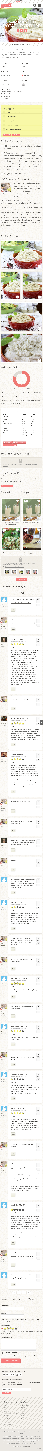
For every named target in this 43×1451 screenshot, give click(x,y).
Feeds (22, 1419)
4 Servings (16, 134)
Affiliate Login (7, 1424)
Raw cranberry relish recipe (33, 552)
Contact (6, 1421)
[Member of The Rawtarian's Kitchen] (2, 190)
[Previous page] (19, 1292)
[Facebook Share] (25, 30)
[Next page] (24, 1292)
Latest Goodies (25, 1405)
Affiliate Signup (8, 1423)
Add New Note (7, 486)
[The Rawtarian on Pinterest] (4, 1374)
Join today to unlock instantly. (14, 567)
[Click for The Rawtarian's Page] (6, 187)
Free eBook (7, 1419)
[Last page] (28, 1292)
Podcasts (23, 1411)
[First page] (14, 1292)
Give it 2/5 (7, 1328)
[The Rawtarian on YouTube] (17, 1374)
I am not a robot (11, 1353)
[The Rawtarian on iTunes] (20, 1374)
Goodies (23, 1402)
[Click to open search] (34, 5)
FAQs (5, 1411)
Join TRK (6, 1415)
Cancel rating (2, 1328)
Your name (5, 1305)
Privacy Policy (16, 1446)
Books (23, 1415)
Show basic (7, 442)
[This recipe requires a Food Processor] (23, 84)
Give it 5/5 (16, 1328)
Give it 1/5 (5, 1328)
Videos (23, 1409)
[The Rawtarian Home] (6, 5)
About (5, 1405)
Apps (5, 1409)
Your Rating (5, 1326)
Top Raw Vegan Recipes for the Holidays (11, 523)
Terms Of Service (25, 1446)
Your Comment (7, 1337)
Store (5, 1407)
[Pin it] (18, 30)
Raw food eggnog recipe (33, 522)
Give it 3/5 (10, 1328)
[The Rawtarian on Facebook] (13, 1374)
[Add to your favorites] (39, 39)
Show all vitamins (19, 442)
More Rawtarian (10, 1402)
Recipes (23, 1407)
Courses (23, 1413)
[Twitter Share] (21, 30)
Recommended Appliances (11, 1413)
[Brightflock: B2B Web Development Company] (39, 1449)
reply (13, 609)
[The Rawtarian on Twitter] (7, 1374)
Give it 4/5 (13, 1328)
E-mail (4, 1313)
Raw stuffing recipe (11, 552)
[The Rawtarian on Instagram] (10, 1374)
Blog (22, 1417)
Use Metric (6, 134)
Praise (5, 1417)
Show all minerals (9, 445)
